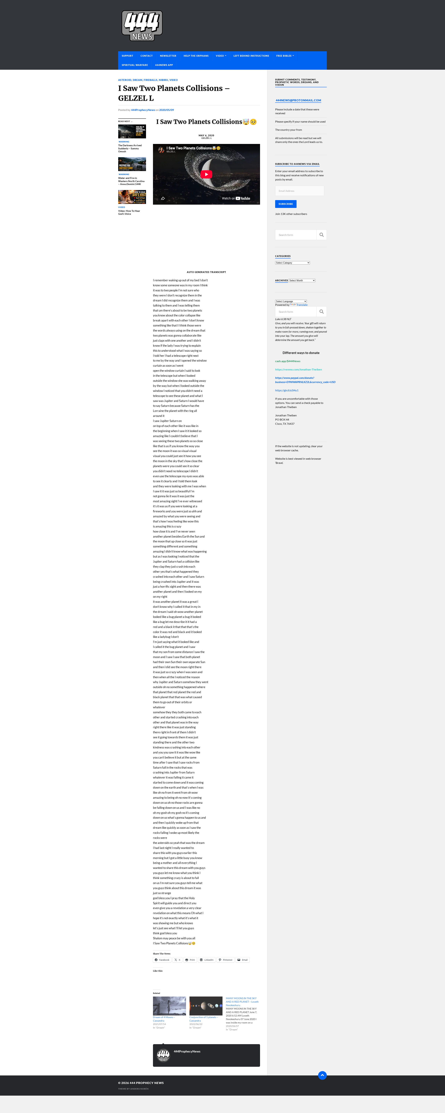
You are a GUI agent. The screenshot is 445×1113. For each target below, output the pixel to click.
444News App (164, 65)
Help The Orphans (196, 55)
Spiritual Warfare (135, 65)
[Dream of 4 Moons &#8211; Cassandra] (169, 1006)
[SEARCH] (321, 234)
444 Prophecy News (147, 1083)
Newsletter (168, 55)
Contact (147, 55)
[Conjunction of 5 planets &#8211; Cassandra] (205, 1006)
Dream (137, 79)
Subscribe (286, 204)
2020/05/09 (166, 109)
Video (220, 55)
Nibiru (163, 79)
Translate (302, 304)
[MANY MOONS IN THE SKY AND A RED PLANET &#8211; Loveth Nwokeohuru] (244, 1014)
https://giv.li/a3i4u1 (286, 390)
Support (127, 55)
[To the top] (322, 1075)
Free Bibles (284, 55)
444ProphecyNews (143, 109)
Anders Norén (139, 1088)
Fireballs (150, 79)
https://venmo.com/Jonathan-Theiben (298, 369)
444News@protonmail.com (298, 100)
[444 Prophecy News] (222, 25)
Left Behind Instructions (251, 55)
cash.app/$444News (287, 361)
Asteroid (124, 79)
